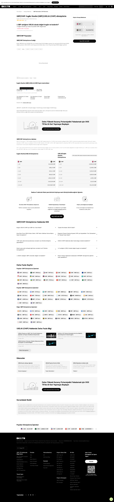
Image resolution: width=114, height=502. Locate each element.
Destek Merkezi (46, 463)
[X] (26, 495)
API (44, 455)
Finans (35, 6)
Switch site (55, 2)
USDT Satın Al (60, 455)
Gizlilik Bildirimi (20, 459)
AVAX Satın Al (60, 471)
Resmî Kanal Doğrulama (48, 465)
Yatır (40, 6)
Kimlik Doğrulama (58, 209)
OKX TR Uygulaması (21, 470)
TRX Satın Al (59, 467)
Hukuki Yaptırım (20, 463)
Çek (44, 6)
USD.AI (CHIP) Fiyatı (27, 102)
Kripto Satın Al (33, 459)
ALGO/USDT (72, 469)
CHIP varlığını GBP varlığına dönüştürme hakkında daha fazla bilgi (84, 155)
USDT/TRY (72, 455)
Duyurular (45, 467)
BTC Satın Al (59, 457)
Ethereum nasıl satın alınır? (74, 487)
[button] (36, 227)
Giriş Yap (96, 6)
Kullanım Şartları (90, 411)
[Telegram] (28, 495)
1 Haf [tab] (28, 49)
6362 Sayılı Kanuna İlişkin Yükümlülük (22, 480)
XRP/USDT (72, 467)
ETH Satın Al (59, 459)
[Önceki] (18, 429)
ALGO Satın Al (60, 469)
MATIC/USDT (73, 461)
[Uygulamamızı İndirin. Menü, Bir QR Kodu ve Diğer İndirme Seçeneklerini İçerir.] (106, 6)
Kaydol (101, 6)
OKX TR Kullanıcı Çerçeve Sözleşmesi (22, 457)
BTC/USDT (72, 457)
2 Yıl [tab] (40, 49)
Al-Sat (19, 6)
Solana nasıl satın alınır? (75, 489)
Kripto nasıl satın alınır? (75, 482)
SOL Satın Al (59, 463)
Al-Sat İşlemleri (33, 463)
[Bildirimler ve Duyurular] (109, 6)
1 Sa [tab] (19, 49)
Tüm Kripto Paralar (34, 465)
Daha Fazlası (66, 6)
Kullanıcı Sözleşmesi (61, 412)
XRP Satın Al (59, 465)
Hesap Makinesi (27, 11)
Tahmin (75, 371)
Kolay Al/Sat (50, 6)
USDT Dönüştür (60, 480)
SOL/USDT (72, 463)
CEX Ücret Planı (46, 457)
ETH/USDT (72, 459)
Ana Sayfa (19, 11)
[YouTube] (33, 495)
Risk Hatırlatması (22, 412)
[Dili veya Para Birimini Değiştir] (111, 6)
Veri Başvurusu (20, 468)
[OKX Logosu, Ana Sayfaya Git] (6, 6)
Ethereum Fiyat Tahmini (75, 478)
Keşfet (14, 6)
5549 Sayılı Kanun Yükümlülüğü (20, 477)
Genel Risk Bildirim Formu (22, 461)
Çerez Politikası (20, 466)
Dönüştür (56, 6)
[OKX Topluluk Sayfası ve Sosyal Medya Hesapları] (35, 495)
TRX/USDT (72, 465)
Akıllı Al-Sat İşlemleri (26, 6)
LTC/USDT (72, 473)
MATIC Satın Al (60, 461)
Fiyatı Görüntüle (50, 371)
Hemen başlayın (22, 371)
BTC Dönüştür (60, 482)
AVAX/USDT (72, 471)
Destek (60, 6)
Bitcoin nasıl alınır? (74, 484)
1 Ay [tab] (32, 49)
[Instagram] (30, 495)
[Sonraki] (96, 429)
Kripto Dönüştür (33, 461)
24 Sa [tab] (23, 49)
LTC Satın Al (59, 473)
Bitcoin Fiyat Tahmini (74, 476)
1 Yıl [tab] (36, 49)
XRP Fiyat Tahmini (74, 480)
